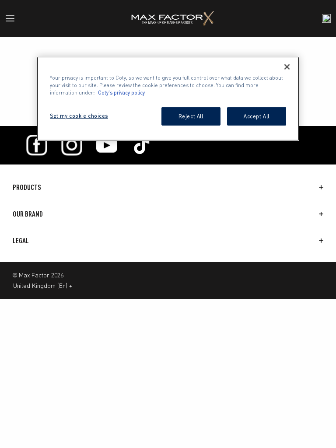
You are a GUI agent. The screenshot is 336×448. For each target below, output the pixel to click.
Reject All (190, 115)
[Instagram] (71, 145)
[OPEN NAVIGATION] (13, 18)
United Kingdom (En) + (42, 285)
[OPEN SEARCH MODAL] (326, 18)
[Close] (287, 66)
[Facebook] (36, 145)
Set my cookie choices (79, 115)
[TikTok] (141, 145)
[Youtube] (106, 145)
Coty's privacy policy (121, 92)
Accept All (257, 115)
